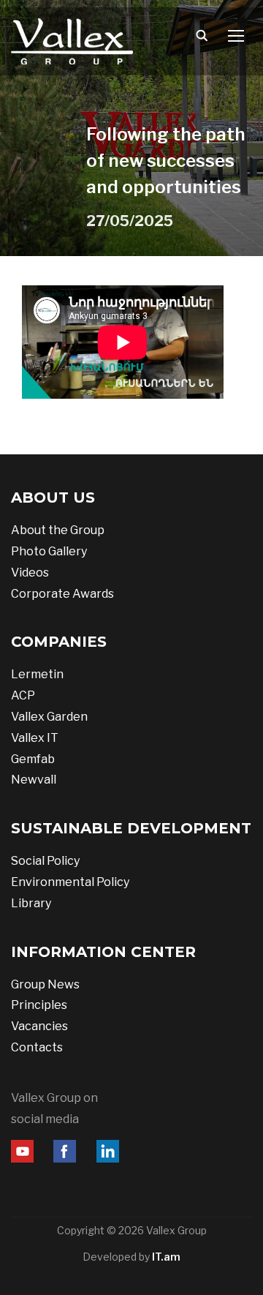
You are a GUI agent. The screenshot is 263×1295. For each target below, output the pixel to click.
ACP (23, 695)
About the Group (57, 530)
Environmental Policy (70, 882)
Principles (39, 1005)
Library (31, 903)
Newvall (33, 780)
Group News (45, 984)
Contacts (37, 1047)
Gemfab (33, 759)
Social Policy (45, 861)
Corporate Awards (62, 594)
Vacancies (39, 1026)
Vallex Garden (49, 717)
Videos (30, 572)
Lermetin (37, 674)
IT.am (166, 1256)
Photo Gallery (49, 551)
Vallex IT (34, 738)
